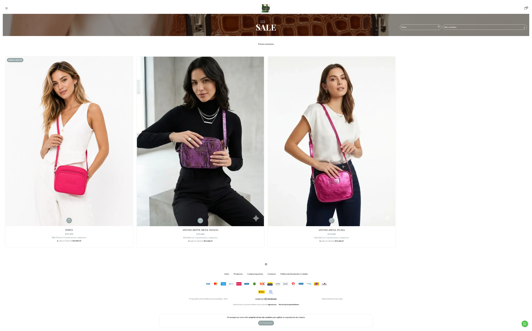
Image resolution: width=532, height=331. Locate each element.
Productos (238, 274)
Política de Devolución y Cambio (294, 274)
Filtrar (403, 27)
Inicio (263, 22)
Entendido (266, 323)
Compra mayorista (255, 274)
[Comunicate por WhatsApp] (525, 324)
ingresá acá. (272, 304)
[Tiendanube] (266, 300)
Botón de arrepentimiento (289, 304)
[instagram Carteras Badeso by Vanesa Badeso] (266, 264)
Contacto (272, 274)
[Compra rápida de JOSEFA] (69, 220)
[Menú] (6, 8)
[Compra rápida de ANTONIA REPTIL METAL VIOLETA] (200, 220)
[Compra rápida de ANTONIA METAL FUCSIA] (331, 220)
